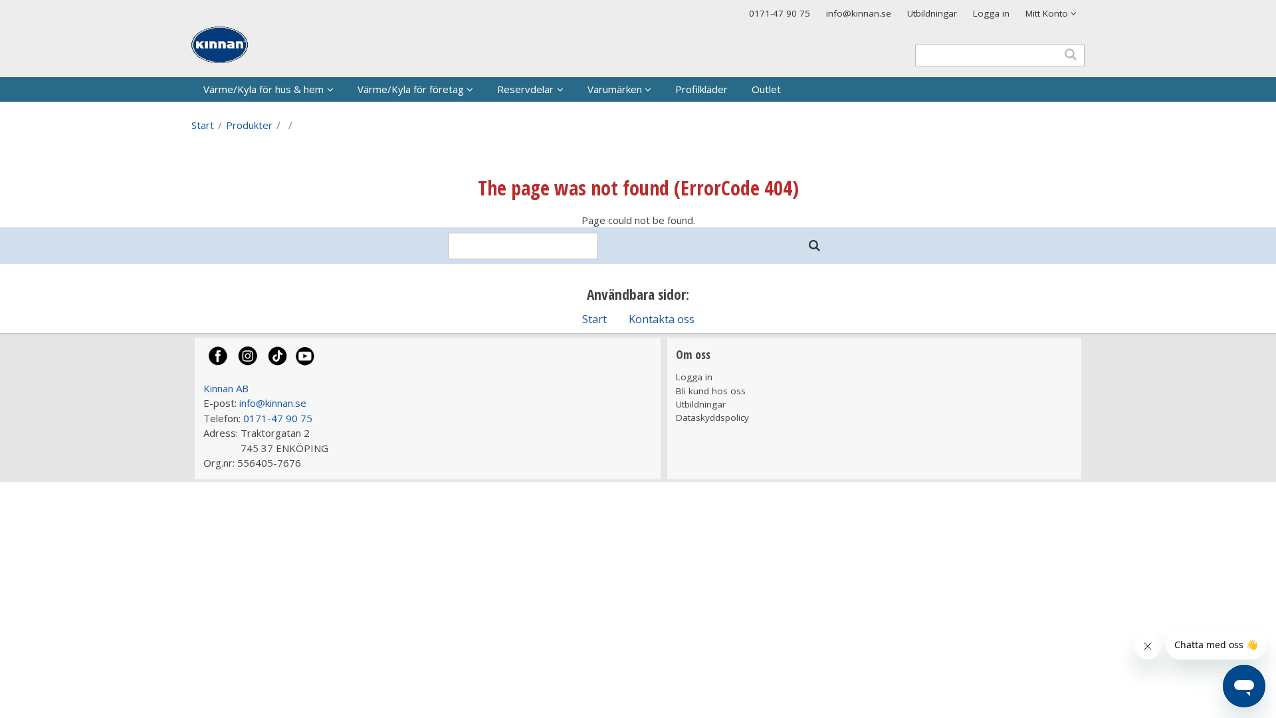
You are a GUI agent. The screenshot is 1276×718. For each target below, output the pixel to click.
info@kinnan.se (858, 13)
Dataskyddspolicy (712, 417)
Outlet (766, 89)
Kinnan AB (226, 388)
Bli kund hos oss (711, 391)
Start (202, 125)
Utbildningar (932, 13)
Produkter (249, 125)
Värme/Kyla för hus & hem (263, 89)
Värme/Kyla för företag (411, 89)
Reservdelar (525, 89)
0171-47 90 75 (779, 13)
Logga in (991, 13)
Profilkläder (701, 89)
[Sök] (814, 245)
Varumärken (614, 89)
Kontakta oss (661, 318)
